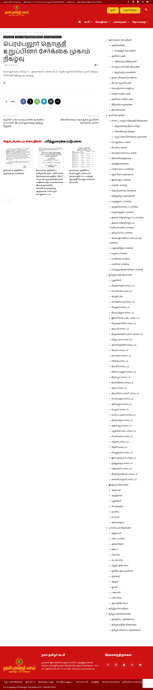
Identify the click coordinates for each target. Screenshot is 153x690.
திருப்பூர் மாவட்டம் (120, 377)
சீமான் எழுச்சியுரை (121, 83)
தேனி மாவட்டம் (119, 447)
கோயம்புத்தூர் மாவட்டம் (123, 372)
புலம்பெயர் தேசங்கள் (119, 528)
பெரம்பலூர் (8, 37)
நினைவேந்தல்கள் (121, 158)
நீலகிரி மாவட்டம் (120, 366)
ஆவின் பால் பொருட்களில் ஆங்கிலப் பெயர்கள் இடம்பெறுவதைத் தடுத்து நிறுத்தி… (23, 123)
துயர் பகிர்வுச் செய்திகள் (124, 77)
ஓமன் (114, 587)
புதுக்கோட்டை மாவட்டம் (123, 431)
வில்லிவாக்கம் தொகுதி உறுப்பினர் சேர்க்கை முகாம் (79, 121)
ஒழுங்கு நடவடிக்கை (125, 72)
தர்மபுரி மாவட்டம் (120, 329)
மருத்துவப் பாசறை (121, 201)
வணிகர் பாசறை (120, 264)
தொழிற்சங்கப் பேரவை (123, 190)
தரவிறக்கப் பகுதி (45, 682)
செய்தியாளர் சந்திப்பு (122, 88)
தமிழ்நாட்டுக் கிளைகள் (120, 275)
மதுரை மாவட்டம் (120, 442)
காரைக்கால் (117, 522)
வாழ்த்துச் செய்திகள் (125, 50)
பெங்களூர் (117, 506)
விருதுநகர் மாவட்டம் (122, 452)
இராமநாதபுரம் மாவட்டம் (123, 458)
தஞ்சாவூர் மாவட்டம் (121, 425)
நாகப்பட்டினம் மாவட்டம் (123, 415)
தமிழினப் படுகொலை (122, 619)
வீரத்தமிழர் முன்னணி (123, 196)
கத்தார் (114, 581)
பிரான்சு (115, 555)
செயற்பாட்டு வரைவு (111, 682)
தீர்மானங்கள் (118, 110)
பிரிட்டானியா (118, 538)
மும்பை (115, 511)
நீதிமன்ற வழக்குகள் (122, 104)
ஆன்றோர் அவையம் (122, 174)
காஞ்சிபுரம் (117, 296)
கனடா (114, 549)
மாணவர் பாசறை (120, 259)
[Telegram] (138, 2)
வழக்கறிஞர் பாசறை (122, 248)
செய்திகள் (101, 22)
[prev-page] (5, 200)
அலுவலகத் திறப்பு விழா (127, 126)
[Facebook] (128, 2)
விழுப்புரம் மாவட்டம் (121, 339)
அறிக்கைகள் (118, 45)
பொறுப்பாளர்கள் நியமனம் (125, 67)
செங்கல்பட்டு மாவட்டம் (123, 302)
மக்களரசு (70, 2)
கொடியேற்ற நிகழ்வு (124, 131)
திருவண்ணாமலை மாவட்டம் (126, 334)
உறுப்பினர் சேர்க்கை (13, 682)
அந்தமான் (116, 495)
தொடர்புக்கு (139, 22)
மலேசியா (116, 598)
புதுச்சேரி (116, 280)
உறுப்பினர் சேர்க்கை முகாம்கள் (130, 137)
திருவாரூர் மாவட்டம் (122, 420)
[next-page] (10, 200)
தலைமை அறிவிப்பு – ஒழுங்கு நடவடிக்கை (14, 172)
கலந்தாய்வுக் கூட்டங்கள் (124, 153)
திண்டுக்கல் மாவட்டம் (122, 382)
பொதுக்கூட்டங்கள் (121, 142)
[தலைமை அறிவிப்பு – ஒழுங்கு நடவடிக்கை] (18, 158)
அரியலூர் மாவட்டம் (121, 404)
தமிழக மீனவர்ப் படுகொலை (126, 630)
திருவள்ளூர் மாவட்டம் (122, 285)
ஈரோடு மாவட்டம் (119, 361)
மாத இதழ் (95, 682)
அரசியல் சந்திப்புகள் (122, 99)
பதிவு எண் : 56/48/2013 (12, 2)
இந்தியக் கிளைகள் (118, 485)
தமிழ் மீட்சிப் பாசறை (122, 233)
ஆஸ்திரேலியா (119, 603)
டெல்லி (115, 517)
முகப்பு (6, 32)
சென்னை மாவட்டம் (121, 291)
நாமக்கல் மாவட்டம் (121, 355)
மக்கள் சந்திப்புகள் (121, 94)
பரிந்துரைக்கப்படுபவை (63, 142)
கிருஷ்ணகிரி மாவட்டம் (123, 323)
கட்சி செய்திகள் (116, 115)
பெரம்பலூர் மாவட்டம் (21, 32)
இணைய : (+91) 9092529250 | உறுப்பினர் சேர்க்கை (44, 2)
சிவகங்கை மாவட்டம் (122, 436)
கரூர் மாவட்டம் (118, 388)
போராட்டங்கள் (119, 147)
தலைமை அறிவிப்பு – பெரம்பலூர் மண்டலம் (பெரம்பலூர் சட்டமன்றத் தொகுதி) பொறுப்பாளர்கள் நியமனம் (82, 176)
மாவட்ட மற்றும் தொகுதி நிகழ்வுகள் (29, 37)
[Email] (58, 101)
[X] (142, 2)
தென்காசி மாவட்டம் (121, 468)
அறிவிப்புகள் (118, 56)
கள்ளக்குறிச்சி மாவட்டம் (123, 345)
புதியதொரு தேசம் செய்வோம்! (89, 2)
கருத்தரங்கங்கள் (120, 163)
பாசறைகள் (120, 22)
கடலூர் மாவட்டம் (119, 409)
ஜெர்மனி (116, 533)
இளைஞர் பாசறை (121, 180)
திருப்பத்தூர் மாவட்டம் (122, 312)
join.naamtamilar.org (86, 669)
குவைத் (115, 576)
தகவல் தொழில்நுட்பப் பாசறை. (127, 217)
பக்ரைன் (116, 592)
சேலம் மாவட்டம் (119, 350)
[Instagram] (133, 2)
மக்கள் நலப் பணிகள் (122, 169)
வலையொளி (82, 682)
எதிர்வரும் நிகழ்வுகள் (125, 61)
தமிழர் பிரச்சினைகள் (119, 614)
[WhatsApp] (37, 101)
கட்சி (87, 22)
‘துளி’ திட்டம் (30, 682)
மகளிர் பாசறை (119, 185)
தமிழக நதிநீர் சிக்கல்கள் (124, 624)
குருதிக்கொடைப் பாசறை (124, 207)
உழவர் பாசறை (119, 253)
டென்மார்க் (117, 560)
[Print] (51, 101)
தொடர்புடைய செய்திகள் (22, 142)
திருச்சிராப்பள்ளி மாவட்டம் (125, 393)
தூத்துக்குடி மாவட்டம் (122, 463)
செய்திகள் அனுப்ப (64, 682)
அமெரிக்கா (117, 544)
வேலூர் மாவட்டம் (120, 307)
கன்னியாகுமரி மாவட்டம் (124, 479)
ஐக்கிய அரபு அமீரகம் (122, 571)
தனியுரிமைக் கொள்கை (133, 682)
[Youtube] (147, 2)
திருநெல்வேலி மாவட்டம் (124, 474)
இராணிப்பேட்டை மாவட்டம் (125, 318)
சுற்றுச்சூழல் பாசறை (122, 212)
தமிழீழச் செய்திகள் (118, 608)
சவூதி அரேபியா (119, 565)
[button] (146, 10)
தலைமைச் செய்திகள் (120, 40)
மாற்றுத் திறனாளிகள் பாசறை (127, 269)
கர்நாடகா (116, 490)
